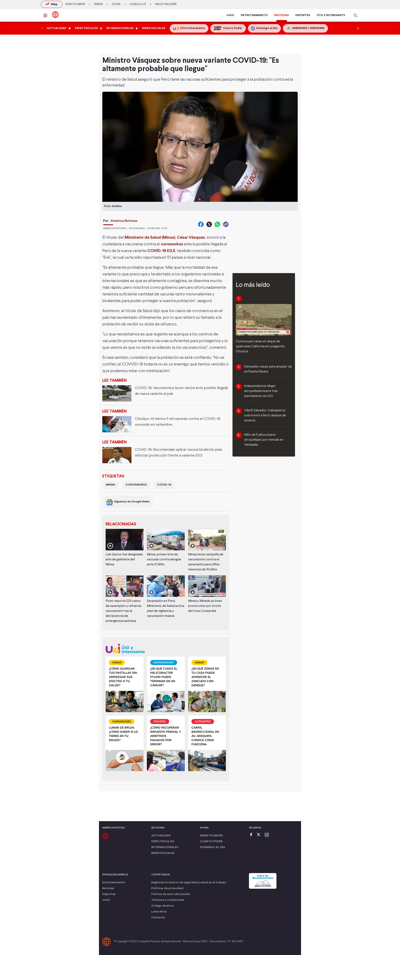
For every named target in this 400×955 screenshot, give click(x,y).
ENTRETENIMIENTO (254, 15)
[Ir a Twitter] (260, 835)
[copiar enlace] (225, 224)
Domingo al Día (212, 847)
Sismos (98, 4)
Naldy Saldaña (166, 4)
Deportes (109, 894)
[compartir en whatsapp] (217, 224)
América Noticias (124, 220)
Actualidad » (137, 228)
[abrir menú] (46, 15)
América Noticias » (115, 228)
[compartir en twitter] (209, 224)
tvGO (230, 15)
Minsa (110, 484)
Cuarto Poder (211, 841)
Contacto (158, 917)
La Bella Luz (138, 4)
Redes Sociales (162, 853)
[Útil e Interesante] (166, 648)
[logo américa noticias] (55, 14)
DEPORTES (302, 15)
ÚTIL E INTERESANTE (331, 15)
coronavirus (136, 484)
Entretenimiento (113, 882)
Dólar (116, 4)
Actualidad (161, 835)
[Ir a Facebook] (252, 835)
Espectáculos (162, 841)
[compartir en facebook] (201, 224)
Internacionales (164, 847)
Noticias (108, 888)
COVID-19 (164, 484)
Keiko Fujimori (75, 4)
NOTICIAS (281, 15)
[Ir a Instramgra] (268, 835)
